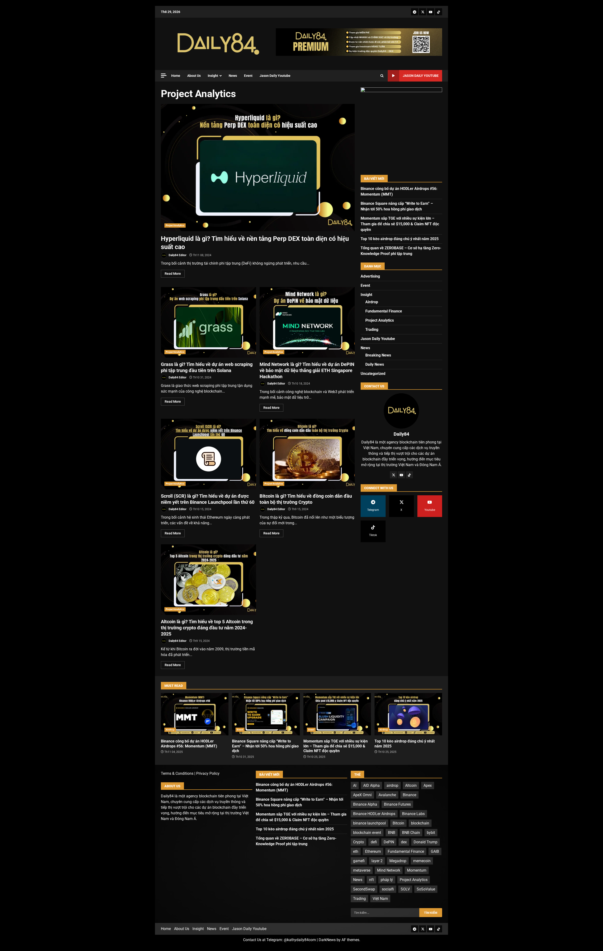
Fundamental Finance (383, 311)
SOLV (405, 889)
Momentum (416, 870)
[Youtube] (430, 11)
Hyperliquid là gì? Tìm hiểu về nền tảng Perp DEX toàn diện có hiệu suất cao (258, 167)
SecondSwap (364, 889)
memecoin (422, 861)
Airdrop (371, 302)
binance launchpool (369, 823)
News (233, 76)
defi (374, 842)
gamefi (359, 861)
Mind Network (388, 870)
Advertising (370, 276)
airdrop (392, 785)
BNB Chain (411, 832)
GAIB (435, 851)
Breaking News (378, 355)
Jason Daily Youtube (275, 76)
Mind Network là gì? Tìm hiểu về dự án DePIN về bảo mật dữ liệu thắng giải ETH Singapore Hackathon (307, 322)
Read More (173, 273)
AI (354, 785)
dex (404, 842)
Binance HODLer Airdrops (374, 814)
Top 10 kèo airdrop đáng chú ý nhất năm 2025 (400, 239)
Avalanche (387, 795)
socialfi (388, 889)
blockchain (420, 823)
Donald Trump (425, 842)
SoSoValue (426, 889)
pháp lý (387, 879)
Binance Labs (413, 814)
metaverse (361, 870)
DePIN (389, 842)
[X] (422, 11)
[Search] (381, 75)
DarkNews (327, 940)
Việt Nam (380, 898)
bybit (431, 832)
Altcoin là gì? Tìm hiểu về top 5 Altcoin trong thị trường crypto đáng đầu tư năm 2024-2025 (208, 579)
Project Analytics (175, 225)
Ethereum (373, 851)
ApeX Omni (362, 795)
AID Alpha (371, 785)
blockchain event (367, 832)
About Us (194, 76)
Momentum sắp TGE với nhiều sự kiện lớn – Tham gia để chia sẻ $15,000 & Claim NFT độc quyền (400, 224)
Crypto (358, 842)
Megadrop (397, 861)
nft (371, 879)
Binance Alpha (365, 804)
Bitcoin (398, 823)
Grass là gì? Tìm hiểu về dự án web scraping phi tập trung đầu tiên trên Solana (208, 322)
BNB (391, 832)
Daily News (374, 364)
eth (355, 851)
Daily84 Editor (177, 255)
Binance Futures (397, 804)
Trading (371, 329)
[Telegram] (414, 11)
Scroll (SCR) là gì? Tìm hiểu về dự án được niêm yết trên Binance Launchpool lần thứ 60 (208, 454)
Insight (213, 76)
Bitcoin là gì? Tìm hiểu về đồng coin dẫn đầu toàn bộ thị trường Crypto (307, 454)
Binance (409, 795)
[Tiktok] (438, 11)
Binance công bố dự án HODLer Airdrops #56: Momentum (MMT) (194, 714)
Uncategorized (373, 373)
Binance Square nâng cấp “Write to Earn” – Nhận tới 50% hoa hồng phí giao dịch (266, 714)
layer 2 (377, 861)
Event (248, 76)
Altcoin (411, 785)
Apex (428, 785)
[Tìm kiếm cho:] (385, 912)
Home (175, 76)
